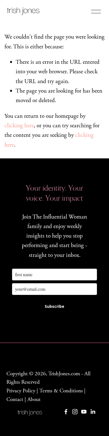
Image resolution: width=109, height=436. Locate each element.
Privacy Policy (20, 390)
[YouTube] (84, 411)
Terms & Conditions (61, 390)
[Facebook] (66, 411)
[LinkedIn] (93, 411)
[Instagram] (75, 411)
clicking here (19, 126)
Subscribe (54, 306)
